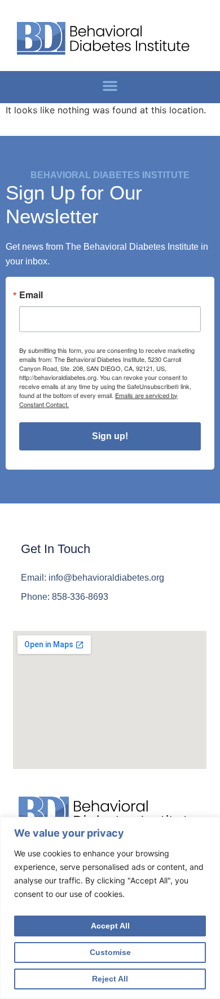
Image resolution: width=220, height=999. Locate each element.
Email (31, 294)
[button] (110, 86)
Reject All (110, 978)
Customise (110, 952)
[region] (110, 908)
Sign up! (110, 436)
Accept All (110, 925)
